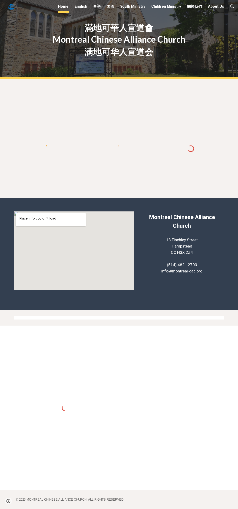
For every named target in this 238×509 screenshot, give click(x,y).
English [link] (81, 6)
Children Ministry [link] (166, 6)
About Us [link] (216, 6)
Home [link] (63, 6)
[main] (119, 39)
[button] (232, 6)
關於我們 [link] (194, 6)
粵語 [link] (97, 6)
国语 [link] (110, 6)
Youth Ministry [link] (132, 6)
